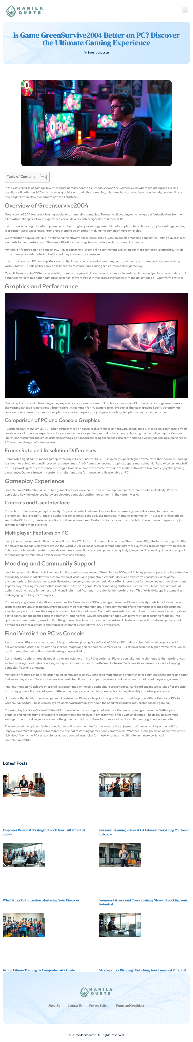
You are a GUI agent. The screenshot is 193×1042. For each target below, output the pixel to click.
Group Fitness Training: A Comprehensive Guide (39, 970)
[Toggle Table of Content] (41, 177)
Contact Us (75, 1005)
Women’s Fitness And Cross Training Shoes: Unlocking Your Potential (143, 902)
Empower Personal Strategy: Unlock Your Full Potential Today (44, 832)
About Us (54, 1005)
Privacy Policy (98, 1005)
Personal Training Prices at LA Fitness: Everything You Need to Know (143, 832)
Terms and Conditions (130, 1005)
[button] (185, 10)
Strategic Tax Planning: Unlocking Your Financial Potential (142, 970)
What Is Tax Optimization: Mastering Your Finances (41, 900)
